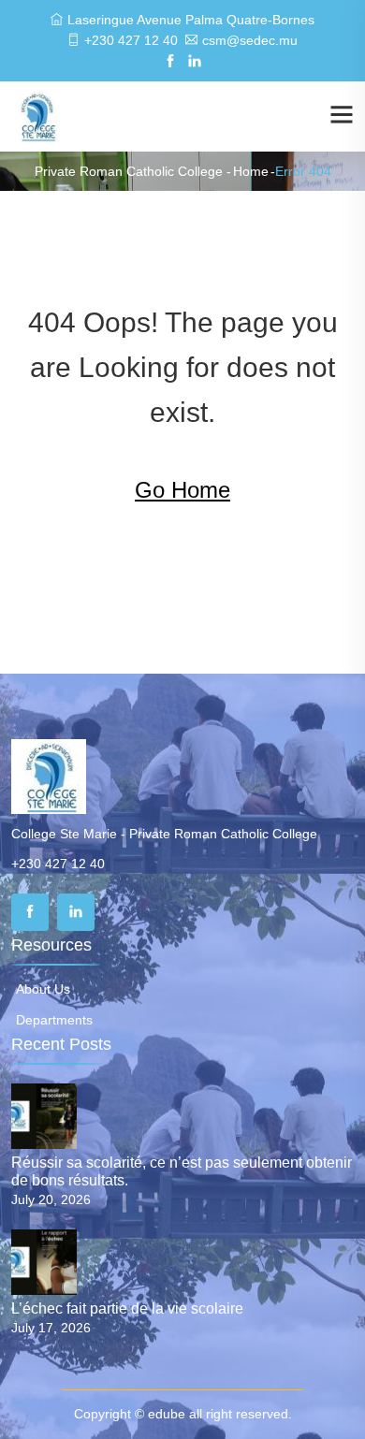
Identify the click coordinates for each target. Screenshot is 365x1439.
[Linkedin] (76, 912)
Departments (54, 1019)
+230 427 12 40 (131, 40)
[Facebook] (30, 912)
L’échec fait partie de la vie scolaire (127, 1308)
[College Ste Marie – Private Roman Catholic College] (36, 115)
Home (251, 171)
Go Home (182, 489)
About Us (43, 988)
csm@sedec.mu (250, 40)
